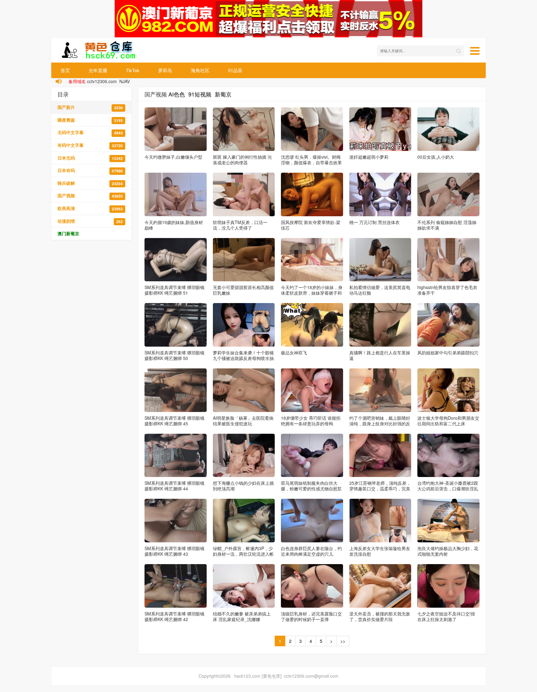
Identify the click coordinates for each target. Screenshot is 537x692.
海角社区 (200, 70)
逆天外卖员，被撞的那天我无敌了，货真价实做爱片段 (379, 616)
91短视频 (199, 94)
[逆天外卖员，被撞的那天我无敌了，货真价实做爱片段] (380, 586)
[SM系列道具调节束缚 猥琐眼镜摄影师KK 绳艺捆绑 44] (176, 455)
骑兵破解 (90, 183)
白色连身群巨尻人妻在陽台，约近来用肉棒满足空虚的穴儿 (311, 551)
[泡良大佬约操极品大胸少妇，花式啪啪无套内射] (448, 520)
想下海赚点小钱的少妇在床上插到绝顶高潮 (243, 486)
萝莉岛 (165, 70)
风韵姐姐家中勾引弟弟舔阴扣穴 (447, 352)
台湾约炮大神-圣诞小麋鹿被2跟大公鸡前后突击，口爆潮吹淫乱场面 (447, 488)
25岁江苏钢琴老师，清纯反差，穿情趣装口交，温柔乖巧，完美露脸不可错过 (380, 488)
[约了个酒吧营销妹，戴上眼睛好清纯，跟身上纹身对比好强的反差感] (380, 390)
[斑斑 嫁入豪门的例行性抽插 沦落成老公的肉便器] (244, 129)
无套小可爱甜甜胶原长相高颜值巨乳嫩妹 (243, 290)
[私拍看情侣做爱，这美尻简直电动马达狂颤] (380, 260)
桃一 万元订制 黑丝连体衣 (374, 222)
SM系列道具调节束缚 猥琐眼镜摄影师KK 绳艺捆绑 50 (174, 355)
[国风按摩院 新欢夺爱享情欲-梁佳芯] (312, 194)
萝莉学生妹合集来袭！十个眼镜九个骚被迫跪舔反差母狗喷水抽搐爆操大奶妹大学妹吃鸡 (243, 358)
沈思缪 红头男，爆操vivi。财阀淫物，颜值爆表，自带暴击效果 (311, 160)
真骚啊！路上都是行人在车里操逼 (379, 355)
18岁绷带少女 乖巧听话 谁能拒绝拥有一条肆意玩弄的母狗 (311, 421)
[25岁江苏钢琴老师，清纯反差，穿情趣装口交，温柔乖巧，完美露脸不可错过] (380, 455)
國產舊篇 (90, 120)
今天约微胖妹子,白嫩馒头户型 (173, 157)
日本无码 (90, 158)
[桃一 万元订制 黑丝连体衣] (380, 194)
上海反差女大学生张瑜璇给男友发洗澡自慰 (379, 551)
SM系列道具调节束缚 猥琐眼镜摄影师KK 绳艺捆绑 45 (174, 421)
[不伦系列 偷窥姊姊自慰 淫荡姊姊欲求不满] (448, 194)
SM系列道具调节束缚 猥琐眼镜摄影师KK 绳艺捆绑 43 (174, 551)
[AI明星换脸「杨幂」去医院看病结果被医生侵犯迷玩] (244, 390)
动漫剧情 (90, 221)
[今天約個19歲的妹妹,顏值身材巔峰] (176, 194)
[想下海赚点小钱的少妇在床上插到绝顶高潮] (244, 455)
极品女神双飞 (294, 352)
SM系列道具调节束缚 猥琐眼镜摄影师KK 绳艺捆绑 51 (174, 290)
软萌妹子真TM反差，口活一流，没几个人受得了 (240, 225)
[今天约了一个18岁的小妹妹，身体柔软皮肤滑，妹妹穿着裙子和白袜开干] (312, 260)
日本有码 (90, 170)
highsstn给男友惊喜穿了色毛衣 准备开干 (447, 290)
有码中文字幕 (90, 145)
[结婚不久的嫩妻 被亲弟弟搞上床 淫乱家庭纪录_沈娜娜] (244, 586)
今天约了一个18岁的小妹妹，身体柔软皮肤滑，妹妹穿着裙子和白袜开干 (311, 293)
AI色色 (176, 94)
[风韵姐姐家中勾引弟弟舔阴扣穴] (448, 325)
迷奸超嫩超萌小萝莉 (368, 157)
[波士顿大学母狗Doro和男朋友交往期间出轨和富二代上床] (448, 390)
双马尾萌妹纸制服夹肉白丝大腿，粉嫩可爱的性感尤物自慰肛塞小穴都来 (311, 488)
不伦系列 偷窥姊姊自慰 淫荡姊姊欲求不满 (446, 225)
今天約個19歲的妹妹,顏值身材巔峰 (174, 225)
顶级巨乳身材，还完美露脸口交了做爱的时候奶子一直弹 (311, 616)
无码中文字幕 (90, 132)
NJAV (124, 81)
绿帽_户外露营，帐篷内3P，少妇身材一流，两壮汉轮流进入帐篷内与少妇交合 (243, 554)
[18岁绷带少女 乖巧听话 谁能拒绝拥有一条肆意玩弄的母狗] (312, 390)
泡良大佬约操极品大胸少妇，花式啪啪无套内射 (447, 551)
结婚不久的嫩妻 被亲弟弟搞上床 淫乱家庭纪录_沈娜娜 (242, 616)
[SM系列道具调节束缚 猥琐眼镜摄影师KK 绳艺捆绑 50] (176, 325)
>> (342, 641)
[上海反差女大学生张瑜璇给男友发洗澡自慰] (380, 520)
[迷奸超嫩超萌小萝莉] (380, 129)
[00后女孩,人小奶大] (448, 129)
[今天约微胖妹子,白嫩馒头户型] (176, 129)
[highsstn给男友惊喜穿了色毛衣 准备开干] (448, 260)
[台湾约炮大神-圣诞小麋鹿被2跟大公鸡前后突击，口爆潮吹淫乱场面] (448, 455)
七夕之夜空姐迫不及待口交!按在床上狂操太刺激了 (446, 616)
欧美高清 (90, 208)
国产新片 (90, 107)
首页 (65, 70)
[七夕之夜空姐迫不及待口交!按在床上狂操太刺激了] (448, 586)
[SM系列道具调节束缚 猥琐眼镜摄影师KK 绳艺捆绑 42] (176, 586)
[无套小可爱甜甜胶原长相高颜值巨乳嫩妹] (244, 260)
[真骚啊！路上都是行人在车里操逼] (380, 325)
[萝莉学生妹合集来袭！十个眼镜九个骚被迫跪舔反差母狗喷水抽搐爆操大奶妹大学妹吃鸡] (244, 325)
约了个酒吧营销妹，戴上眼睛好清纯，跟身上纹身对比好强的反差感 (379, 423)
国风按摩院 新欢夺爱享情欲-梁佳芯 (310, 225)
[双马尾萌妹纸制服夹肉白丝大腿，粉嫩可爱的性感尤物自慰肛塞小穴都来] (312, 455)
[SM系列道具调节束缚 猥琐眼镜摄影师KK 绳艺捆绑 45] (176, 390)
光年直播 (98, 70)
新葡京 (223, 94)
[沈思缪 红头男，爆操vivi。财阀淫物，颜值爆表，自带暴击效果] (312, 129)
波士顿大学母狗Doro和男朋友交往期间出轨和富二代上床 (448, 421)
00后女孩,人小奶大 (435, 157)
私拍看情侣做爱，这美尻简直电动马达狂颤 (379, 290)
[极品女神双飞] (312, 325)
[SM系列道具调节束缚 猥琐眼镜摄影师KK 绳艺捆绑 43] (176, 520)
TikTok (133, 70)
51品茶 (235, 70)
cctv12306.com (102, 81)
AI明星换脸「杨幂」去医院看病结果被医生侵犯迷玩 (243, 421)
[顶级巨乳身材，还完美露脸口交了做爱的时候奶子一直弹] (312, 586)
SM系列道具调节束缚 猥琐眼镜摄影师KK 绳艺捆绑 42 (174, 616)
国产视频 (90, 195)
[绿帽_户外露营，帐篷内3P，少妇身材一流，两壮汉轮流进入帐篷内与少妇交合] (244, 520)
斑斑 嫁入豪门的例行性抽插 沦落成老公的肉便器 (242, 160)
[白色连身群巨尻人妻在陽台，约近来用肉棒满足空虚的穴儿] (312, 520)
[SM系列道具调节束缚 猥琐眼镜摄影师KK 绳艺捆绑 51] (176, 260)
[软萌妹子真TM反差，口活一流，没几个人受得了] (244, 194)
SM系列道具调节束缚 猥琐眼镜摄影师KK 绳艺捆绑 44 (174, 486)
